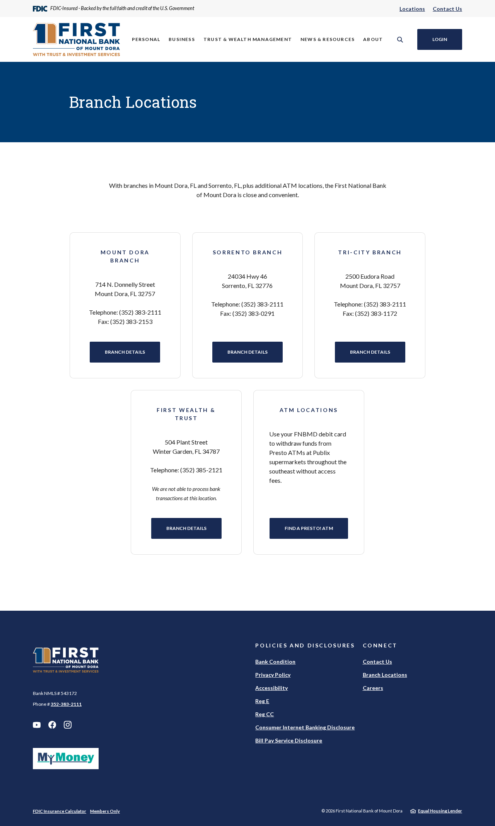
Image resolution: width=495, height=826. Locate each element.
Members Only (105, 811)
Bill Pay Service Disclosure (288, 740)
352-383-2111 (66, 704)
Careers (373, 688)
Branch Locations (385, 674)
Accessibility (271, 688)
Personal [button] (146, 39)
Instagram (68, 725)
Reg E (262, 701)
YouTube (37, 725)
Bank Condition (275, 661)
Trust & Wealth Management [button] (247, 39)
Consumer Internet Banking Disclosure (305, 727)
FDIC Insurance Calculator (59, 811)
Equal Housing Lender (440, 810)
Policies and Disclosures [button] (305, 645)
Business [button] (182, 39)
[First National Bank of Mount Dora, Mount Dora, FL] (76, 39)
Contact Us (447, 8)
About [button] (373, 39)
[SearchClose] (400, 39)
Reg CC (264, 714)
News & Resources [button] (327, 39)
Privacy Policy (272, 674)
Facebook (52, 725)
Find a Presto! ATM (316, 528)
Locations (412, 8)
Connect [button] (380, 645)
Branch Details (125, 352)
